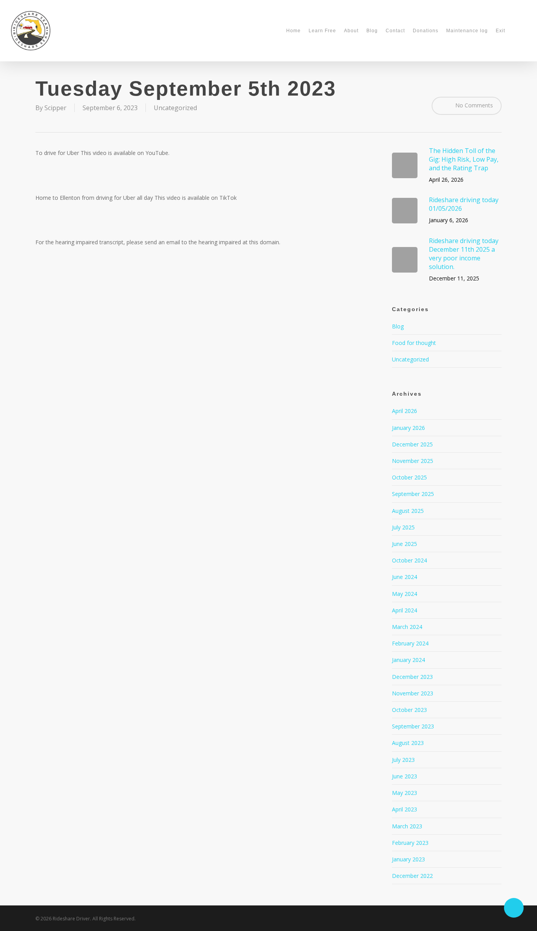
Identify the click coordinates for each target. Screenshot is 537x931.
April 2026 (404, 411)
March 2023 (407, 826)
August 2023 (408, 743)
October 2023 (409, 709)
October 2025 (409, 477)
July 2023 (403, 759)
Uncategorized (175, 107)
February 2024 (410, 643)
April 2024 (404, 610)
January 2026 (408, 427)
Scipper (55, 107)
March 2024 (407, 626)
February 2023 (410, 842)
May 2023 (404, 792)
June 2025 (404, 544)
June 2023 (404, 776)
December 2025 (412, 444)
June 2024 (404, 577)
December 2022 (412, 875)
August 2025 (408, 510)
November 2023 (412, 693)
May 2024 (404, 593)
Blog (398, 326)
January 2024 (408, 660)
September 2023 (413, 726)
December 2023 (412, 676)
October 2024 (409, 560)
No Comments (473, 105)
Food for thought (414, 343)
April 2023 (404, 809)
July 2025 (403, 527)
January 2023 (408, 859)
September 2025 (413, 494)
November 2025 (412, 461)
